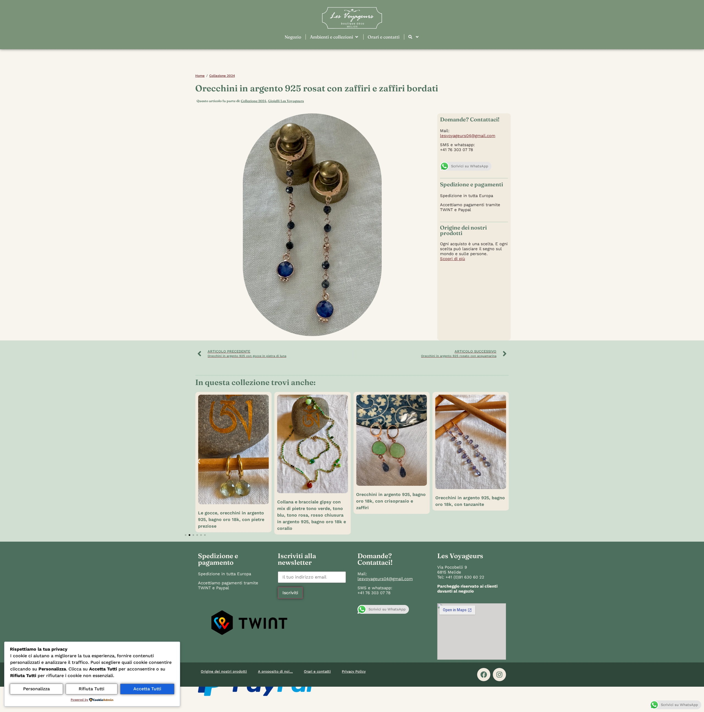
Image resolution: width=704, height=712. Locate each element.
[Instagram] (499, 674)
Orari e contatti (317, 671)
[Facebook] (483, 674)
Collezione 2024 (222, 76)
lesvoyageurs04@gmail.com (467, 135)
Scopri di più (452, 258)
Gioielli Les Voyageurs (286, 101)
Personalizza (36, 688)
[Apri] (417, 37)
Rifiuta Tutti (91, 688)
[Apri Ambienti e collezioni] (356, 37)
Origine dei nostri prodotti (224, 671)
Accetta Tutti (147, 688)
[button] (198, 461)
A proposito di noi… (275, 671)
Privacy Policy (354, 671)
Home (200, 76)
